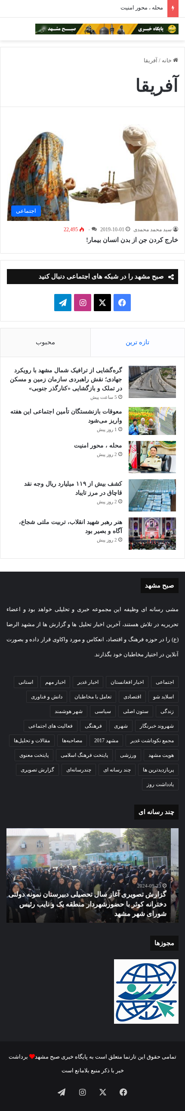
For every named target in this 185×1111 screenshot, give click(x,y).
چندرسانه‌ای (78, 770)
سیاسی (103, 711)
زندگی (167, 711)
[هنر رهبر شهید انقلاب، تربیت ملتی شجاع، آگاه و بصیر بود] (152, 533)
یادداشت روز (160, 784)
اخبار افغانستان (127, 682)
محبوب (45, 342)
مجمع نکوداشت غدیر (152, 741)
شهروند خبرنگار (157, 726)
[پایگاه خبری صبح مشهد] (107, 29)
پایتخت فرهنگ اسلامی (84, 755)
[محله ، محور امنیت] (152, 457)
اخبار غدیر (88, 682)
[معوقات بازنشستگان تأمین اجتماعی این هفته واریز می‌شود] (152, 421)
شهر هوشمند (69, 711)
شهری (121, 726)
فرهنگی (93, 726)
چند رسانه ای (117, 770)
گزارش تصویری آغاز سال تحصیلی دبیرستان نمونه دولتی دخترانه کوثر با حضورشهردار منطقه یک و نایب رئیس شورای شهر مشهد (95, 904)
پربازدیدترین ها (158, 770)
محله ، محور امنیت (141, 7)
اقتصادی (132, 697)
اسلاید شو (163, 697)
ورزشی (128, 755)
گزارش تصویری (37, 770)
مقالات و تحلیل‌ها (32, 741)
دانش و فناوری (46, 697)
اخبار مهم (55, 682)
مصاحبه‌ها (72, 741)
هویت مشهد (161, 755)
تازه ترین (137, 342)
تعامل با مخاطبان (92, 697)
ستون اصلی (135, 711)
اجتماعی (165, 682)
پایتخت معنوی (34, 755)
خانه (167, 60)
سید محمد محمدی (152, 229)
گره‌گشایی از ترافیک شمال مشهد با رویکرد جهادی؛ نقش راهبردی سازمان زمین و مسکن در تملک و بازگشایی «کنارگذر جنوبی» (66, 379)
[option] (92, 875)
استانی (25, 682)
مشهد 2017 (106, 741)
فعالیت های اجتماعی (50, 726)
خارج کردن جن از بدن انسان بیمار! (132, 239)
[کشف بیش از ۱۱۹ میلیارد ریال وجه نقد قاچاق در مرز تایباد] (152, 495)
